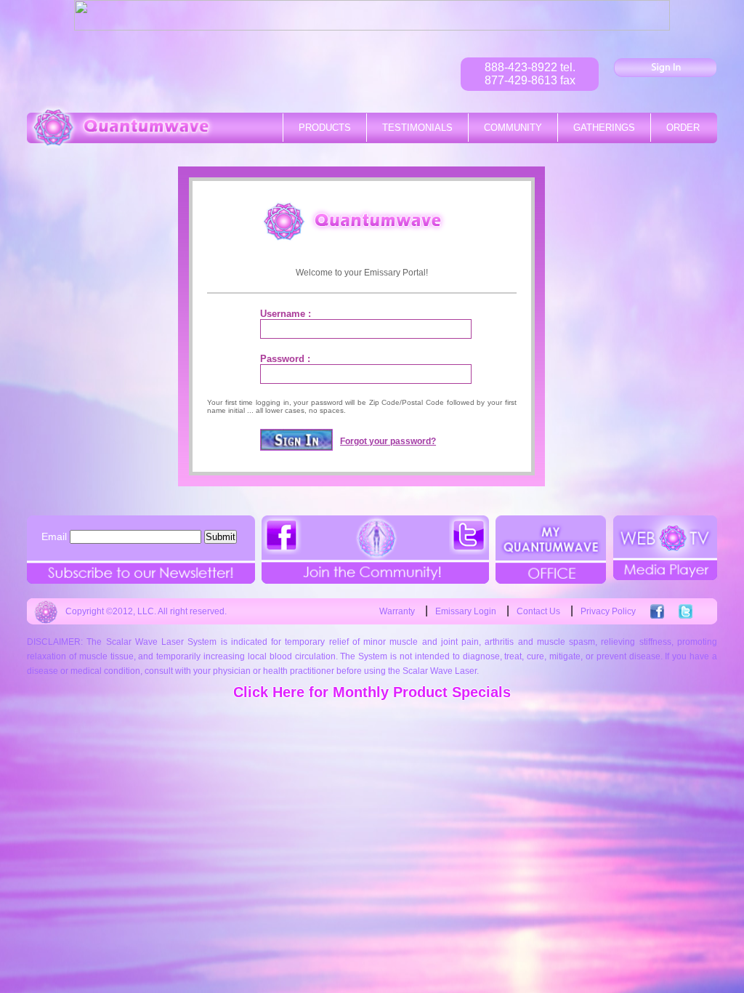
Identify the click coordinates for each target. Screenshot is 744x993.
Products (325, 127)
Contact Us (538, 611)
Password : (285, 358)
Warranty (397, 611)
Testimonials (417, 127)
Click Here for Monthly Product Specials (372, 692)
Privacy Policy (608, 611)
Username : (285, 313)
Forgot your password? (388, 441)
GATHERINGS (604, 127)
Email (54, 536)
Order (683, 127)
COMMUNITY (513, 127)
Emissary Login (465, 611)
